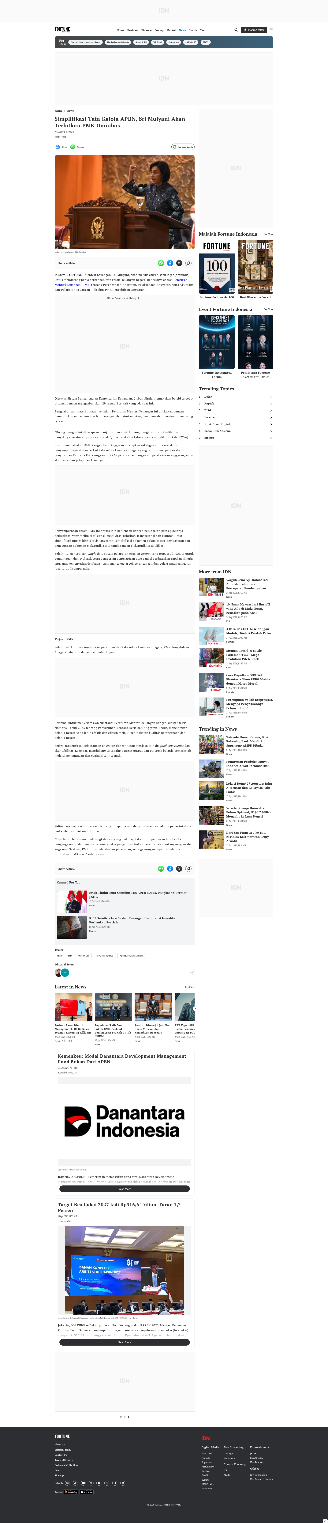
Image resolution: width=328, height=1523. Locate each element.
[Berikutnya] (195, 1008)
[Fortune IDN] (63, 30)
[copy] (188, 263)
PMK (86, 285)
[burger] (271, 30)
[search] (236, 30)
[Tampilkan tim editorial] (192, 972)
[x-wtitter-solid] (179, 263)
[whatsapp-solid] (161, 263)
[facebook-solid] (170, 263)
